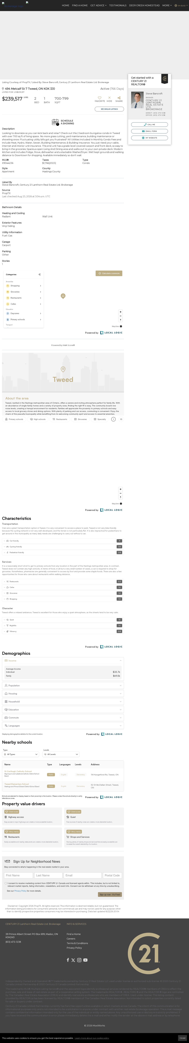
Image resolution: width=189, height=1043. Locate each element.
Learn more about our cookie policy (92, 1038)
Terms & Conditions (77, 943)
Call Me (151, 125)
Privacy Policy (74, 948)
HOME (65, 5)
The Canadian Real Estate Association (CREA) (33, 995)
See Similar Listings (109, 109)
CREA (163, 989)
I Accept (182, 1038)
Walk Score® (69, 345)
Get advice (98, 7)
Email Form (151, 131)
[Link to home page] (14, 5)
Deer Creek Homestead (144, 5)
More (167, 7)
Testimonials (117, 5)
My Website (151, 138)
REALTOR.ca (26, 998)
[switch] (100, 100)
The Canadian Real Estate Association (105, 998)
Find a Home (80, 5)
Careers (71, 938)
